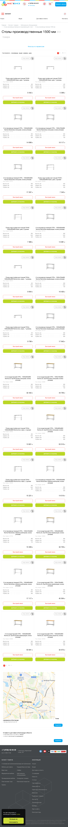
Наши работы (36, 786)
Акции (20, 18)
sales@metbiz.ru (44, 4)
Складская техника (22, 778)
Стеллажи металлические (9, 763)
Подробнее (58, 725)
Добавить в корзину (17, 102)
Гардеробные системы (23, 767)
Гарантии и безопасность (39, 789)
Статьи (34, 780)
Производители (36, 802)
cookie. (18, 814)
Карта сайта (35, 809)
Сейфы (19, 770)
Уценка (4, 784)
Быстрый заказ (18, 97)
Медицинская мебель (8, 773)
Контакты (65, 18)
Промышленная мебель (8, 778)
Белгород (32, 5)
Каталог (8, 14)
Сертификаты (36, 783)
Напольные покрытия (23, 781)
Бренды (34, 805)
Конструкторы (36, 812)
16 (62, 53)
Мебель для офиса (7, 767)
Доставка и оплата (42, 18)
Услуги (2, 18)
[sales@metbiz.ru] (44, 4)
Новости (34, 776)
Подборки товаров (37, 796)
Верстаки (4, 770)
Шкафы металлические (24, 763)
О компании (35, 773)
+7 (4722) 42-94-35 (9, 750)
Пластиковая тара (7, 781)
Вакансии (35, 793)
